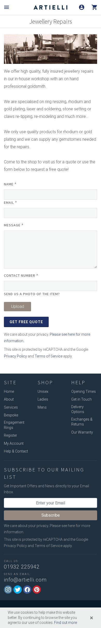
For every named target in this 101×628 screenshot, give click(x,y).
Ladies (43, 399)
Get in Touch (81, 399)
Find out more (65, 622)
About (9, 399)
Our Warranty (82, 432)
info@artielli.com (25, 580)
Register (10, 435)
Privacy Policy (15, 356)
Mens (42, 407)
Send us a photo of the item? (32, 294)
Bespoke (11, 415)
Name (10, 184)
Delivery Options (77, 409)
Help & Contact (16, 451)
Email (10, 202)
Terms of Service (48, 356)
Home (9, 391)
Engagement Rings (14, 425)
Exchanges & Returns (81, 422)
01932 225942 (22, 567)
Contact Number (21, 275)
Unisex (43, 391)
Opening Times (83, 391)
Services (11, 407)
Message (14, 225)
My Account (14, 443)
